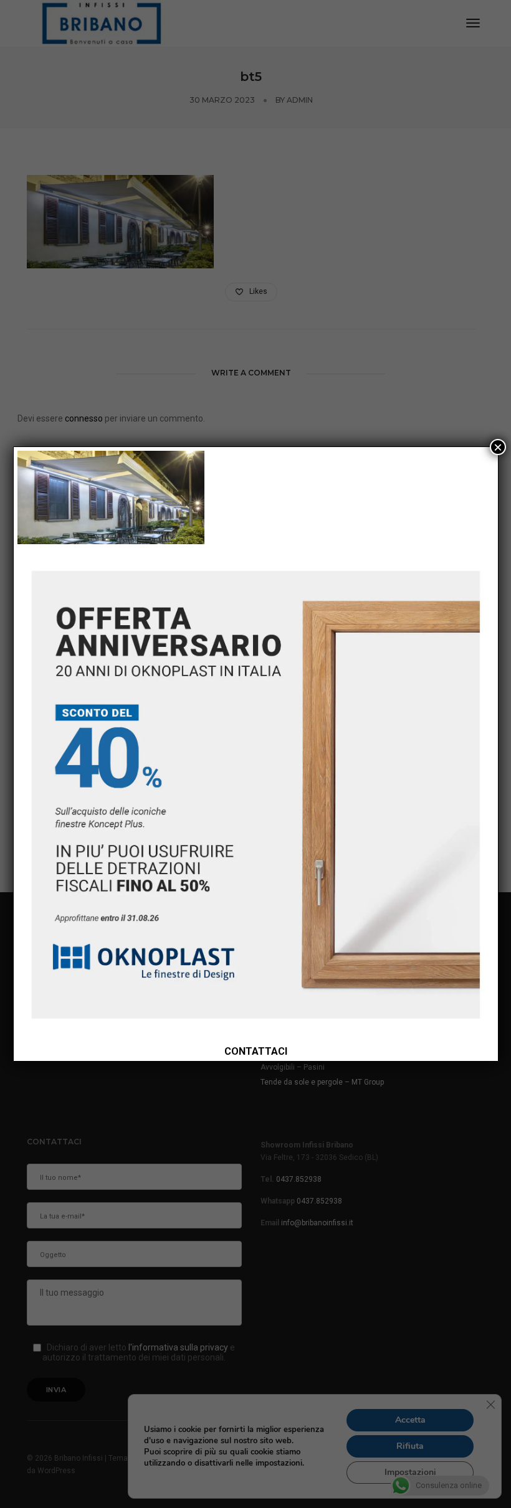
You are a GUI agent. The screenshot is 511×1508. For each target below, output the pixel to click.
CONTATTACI (255, 1051)
